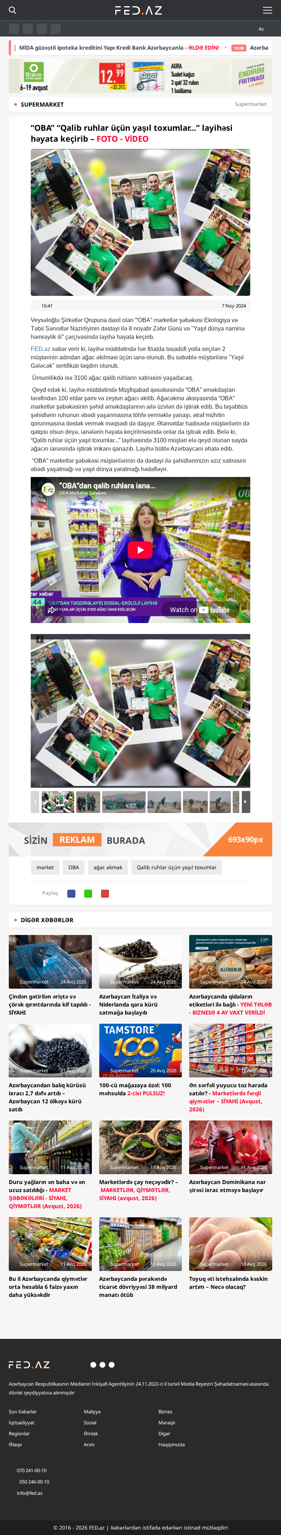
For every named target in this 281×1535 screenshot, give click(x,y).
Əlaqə (15, 1444)
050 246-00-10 (33, 1481)
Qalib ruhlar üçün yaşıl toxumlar (177, 867)
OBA (73, 867)
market (45, 867)
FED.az (40, 349)
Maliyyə (92, 1411)
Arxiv (89, 1444)
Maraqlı (166, 1422)
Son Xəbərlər (23, 1411)
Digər (164, 1433)
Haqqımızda (171, 1444)
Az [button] (262, 29)
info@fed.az (29, 1493)
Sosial (90, 1422)
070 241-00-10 (31, 1470)
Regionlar (19, 1433)
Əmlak (91, 1433)
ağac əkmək (108, 867)
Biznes (165, 1411)
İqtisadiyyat (21, 1422)
